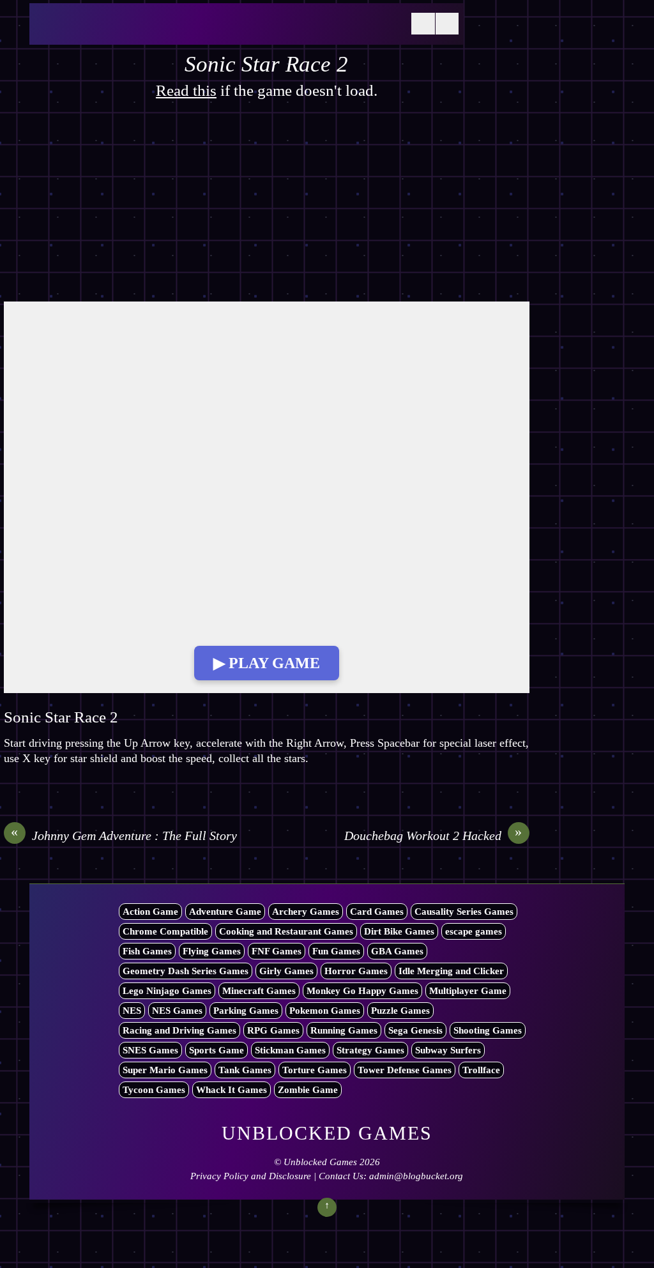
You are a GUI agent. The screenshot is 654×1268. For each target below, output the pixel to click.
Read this (186, 90)
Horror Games (356, 971)
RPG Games (273, 1030)
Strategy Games (370, 1050)
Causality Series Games (463, 911)
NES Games (177, 1010)
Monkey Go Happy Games (362, 991)
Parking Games (245, 1010)
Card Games (377, 911)
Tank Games (244, 1070)
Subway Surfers (448, 1050)
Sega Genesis (415, 1030)
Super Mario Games (165, 1070)
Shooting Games (487, 1030)
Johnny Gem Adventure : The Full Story (124, 835)
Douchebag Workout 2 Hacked (433, 835)
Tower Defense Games (405, 1070)
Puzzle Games (400, 1010)
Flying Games (212, 951)
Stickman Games (290, 1050)
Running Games (343, 1030)
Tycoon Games (154, 1090)
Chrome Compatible (165, 931)
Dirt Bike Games (399, 931)
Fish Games (147, 951)
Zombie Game (308, 1090)
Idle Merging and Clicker (451, 971)
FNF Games (276, 951)
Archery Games (305, 911)
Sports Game (216, 1050)
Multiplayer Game (467, 991)
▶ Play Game (266, 663)
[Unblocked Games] (131, 31)
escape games (473, 931)
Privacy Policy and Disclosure (250, 1176)
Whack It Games (231, 1090)
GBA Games (397, 951)
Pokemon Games (324, 1010)
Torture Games (314, 1070)
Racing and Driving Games (179, 1030)
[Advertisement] (266, 207)
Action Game (150, 911)
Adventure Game (225, 911)
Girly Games (286, 971)
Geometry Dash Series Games (185, 971)
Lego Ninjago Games (167, 991)
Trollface (481, 1070)
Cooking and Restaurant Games (286, 931)
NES (132, 1010)
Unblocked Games (320, 1162)
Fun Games (336, 951)
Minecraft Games (259, 991)
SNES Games (150, 1050)
